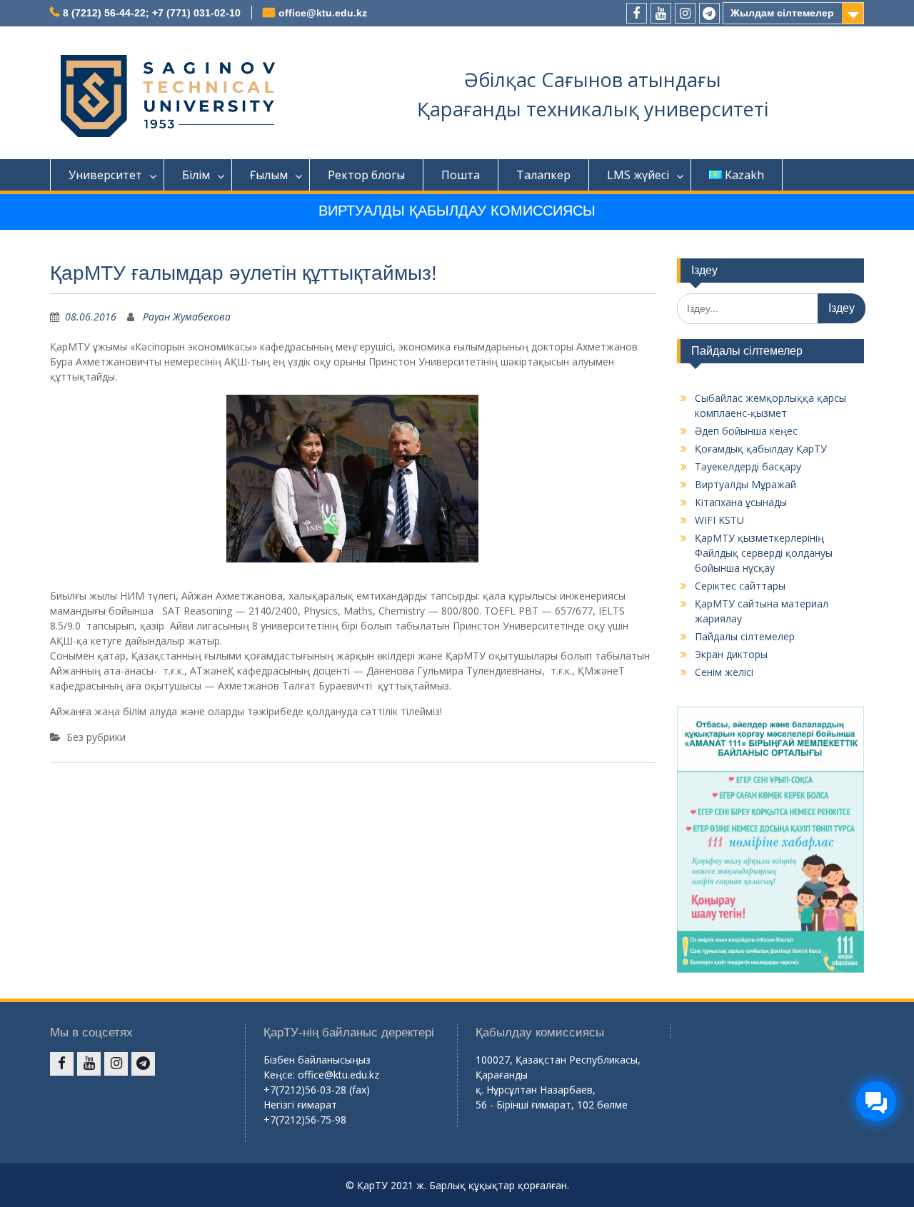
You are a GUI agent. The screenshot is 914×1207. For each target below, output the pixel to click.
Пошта (460, 175)
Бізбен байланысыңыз (317, 1059)
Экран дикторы (731, 654)
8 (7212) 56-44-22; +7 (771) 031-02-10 (152, 13)
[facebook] (636, 13)
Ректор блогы (366, 175)
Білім (196, 175)
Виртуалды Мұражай (745, 484)
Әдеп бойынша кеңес (746, 431)
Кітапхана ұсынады (741, 502)
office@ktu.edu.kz (322, 13)
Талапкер (543, 175)
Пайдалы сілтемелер (745, 636)
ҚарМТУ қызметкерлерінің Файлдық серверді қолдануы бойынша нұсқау (764, 553)
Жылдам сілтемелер (782, 13)
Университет (105, 175)
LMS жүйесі (638, 175)
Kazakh (744, 175)
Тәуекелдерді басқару (748, 466)
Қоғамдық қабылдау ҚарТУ (761, 448)
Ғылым (269, 175)
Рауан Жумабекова (187, 316)
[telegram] (709, 13)
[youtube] (661, 13)
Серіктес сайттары (740, 585)
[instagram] (685, 13)
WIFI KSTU (719, 520)
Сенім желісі (724, 672)
